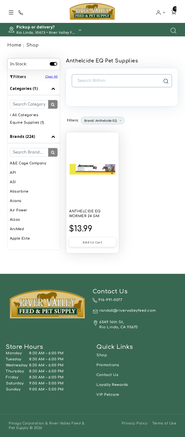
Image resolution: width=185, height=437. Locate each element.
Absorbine (19, 191)
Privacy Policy (134, 423)
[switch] (53, 64)
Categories (24, 88)
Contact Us (107, 375)
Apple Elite (20, 238)
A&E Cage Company (28, 163)
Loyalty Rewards (112, 385)
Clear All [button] (51, 76)
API (13, 173)
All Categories (24, 115)
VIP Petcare (107, 395)
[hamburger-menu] (11, 12)
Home (14, 45)
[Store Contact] (20, 12)
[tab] (33, 106)
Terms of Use (164, 423)
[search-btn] (53, 104)
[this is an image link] (48, 303)
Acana (15, 201)
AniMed (17, 229)
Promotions (107, 365)
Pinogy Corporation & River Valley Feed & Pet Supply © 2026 (47, 426)
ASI (13, 182)
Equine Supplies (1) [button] (27, 122)
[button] (160, 11)
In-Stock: (18, 64)
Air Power (18, 210)
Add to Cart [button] (92, 242)
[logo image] (92, 11)
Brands (22, 136)
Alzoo (15, 220)
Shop (32, 45)
